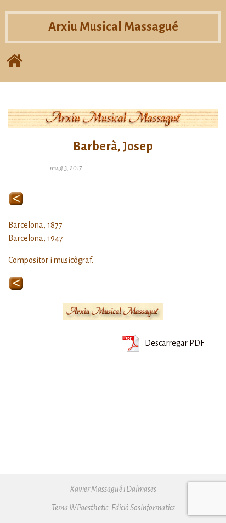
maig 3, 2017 (66, 168)
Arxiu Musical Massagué (113, 26)
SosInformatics (152, 507)
